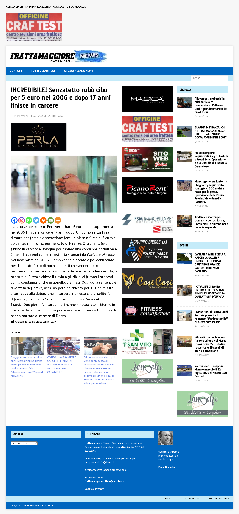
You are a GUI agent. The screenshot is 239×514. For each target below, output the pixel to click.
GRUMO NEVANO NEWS (78, 71)
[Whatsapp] (29, 220)
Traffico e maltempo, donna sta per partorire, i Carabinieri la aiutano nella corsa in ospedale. (211, 222)
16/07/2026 (202, 380)
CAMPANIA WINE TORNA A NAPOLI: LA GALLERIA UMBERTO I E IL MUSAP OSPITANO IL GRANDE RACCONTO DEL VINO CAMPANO (210, 263)
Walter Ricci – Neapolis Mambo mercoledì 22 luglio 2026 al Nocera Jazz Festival (211, 371)
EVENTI (184, 245)
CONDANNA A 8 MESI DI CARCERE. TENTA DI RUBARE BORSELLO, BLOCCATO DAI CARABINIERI (62, 364)
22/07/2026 (203, 326)
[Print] (43, 220)
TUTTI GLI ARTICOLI (43, 71)
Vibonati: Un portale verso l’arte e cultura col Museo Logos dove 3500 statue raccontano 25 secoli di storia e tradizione (211, 344)
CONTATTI (16, 71)
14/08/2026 (202, 206)
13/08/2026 (202, 231)
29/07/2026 (203, 300)
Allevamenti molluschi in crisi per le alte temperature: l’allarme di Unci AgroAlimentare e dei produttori (211, 105)
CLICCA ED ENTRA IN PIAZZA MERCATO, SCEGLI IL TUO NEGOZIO (46, 7)
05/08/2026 (203, 275)
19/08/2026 (202, 141)
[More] (58, 220)
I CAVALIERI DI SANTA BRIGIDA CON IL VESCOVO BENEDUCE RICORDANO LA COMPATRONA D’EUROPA (210, 292)
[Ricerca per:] (209, 78)
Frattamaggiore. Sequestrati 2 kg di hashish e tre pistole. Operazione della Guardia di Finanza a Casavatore (211, 159)
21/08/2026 (202, 116)
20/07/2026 (203, 355)
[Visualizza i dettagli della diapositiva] (34, 27)
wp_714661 (39, 116)
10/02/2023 (21, 116)
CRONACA (57, 116)
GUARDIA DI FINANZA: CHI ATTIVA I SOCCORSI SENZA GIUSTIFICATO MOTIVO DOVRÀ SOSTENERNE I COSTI (211, 132)
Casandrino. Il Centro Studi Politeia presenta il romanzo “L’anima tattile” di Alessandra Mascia (211, 317)
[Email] (50, 220)
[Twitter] (36, 220)
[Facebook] (14, 220)
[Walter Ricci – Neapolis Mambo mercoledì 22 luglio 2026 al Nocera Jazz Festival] (184, 370)
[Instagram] (21, 220)
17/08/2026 (202, 170)
